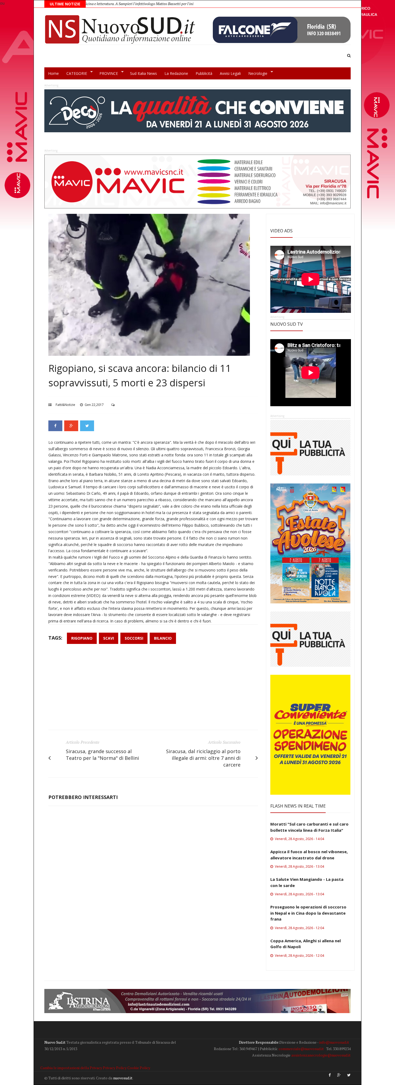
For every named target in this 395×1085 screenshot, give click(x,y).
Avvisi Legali (230, 73)
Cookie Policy (138, 1067)
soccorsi (134, 638)
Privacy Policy (115, 1067)
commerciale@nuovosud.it (301, 1048)
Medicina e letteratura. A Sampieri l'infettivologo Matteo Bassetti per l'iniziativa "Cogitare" (105, 3)
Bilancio (163, 638)
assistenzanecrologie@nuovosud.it (321, 1055)
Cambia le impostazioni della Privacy (71, 1067)
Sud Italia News (143, 73)
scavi (108, 638)
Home (53, 73)
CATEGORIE (75, 73)
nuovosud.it (122, 1077)
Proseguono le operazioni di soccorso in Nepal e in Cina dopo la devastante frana (308, 913)
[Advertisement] (153, 689)
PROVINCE (107, 73)
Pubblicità (204, 73)
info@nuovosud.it (334, 1042)
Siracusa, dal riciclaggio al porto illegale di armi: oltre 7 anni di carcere (203, 758)
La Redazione (176, 73)
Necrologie (256, 73)
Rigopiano (81, 638)
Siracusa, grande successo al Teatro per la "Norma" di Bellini (102, 754)
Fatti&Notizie (65, 404)
